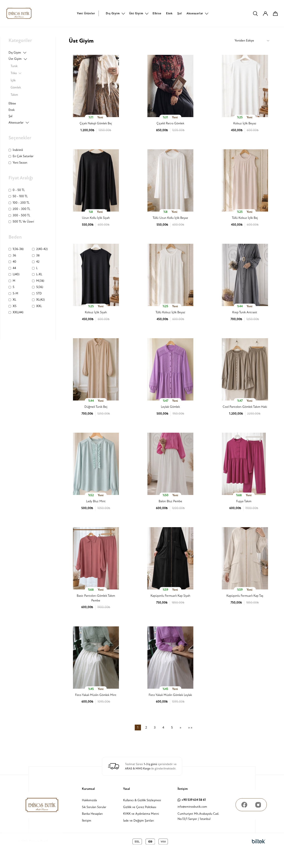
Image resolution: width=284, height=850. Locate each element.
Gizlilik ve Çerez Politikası (139, 807)
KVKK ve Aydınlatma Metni (141, 814)
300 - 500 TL (21, 215)
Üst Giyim (136, 13)
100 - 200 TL (21, 203)
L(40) (16, 274)
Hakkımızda (89, 800)
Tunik (14, 66)
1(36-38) (18, 249)
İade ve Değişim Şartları (138, 821)
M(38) (40, 281)
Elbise (157, 13)
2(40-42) (42, 249)
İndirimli (18, 150)
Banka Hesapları (92, 814)
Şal (179, 13)
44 (14, 268)
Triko (14, 73)
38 (38, 255)
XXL (39, 306)
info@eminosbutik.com (192, 807)
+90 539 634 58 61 (194, 800)
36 (14, 255)
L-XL (39, 274)
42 (38, 262)
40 (14, 262)
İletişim (86, 821)
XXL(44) (18, 312)
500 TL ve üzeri (23, 222)
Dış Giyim (113, 13)
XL (14, 300)
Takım (14, 95)
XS (14, 306)
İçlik (13, 80)
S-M (15, 293)
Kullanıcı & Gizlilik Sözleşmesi (142, 800)
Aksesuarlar (194, 13)
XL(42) (40, 300)
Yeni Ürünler (86, 13)
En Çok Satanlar (23, 156)
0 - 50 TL (19, 190)
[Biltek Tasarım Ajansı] (258, 841)
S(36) (39, 287)
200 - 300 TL (21, 209)
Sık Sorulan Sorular (94, 807)
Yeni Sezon (20, 163)
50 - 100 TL (20, 196)
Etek (169, 13)
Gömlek (16, 87)
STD (39, 293)
